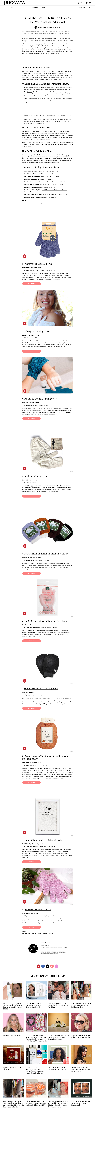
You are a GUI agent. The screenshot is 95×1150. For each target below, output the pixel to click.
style (11, 7)
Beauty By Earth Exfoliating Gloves (41, 398)
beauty (47, 13)
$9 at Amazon (31, 283)
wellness (35, 7)
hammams (68, 768)
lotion (37, 44)
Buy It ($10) (31, 351)
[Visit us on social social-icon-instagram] (87, 3)
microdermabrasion (40, 563)
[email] (3, 35)
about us (44, 7)
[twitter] (3, 27)
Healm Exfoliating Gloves (46, 179)
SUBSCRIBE (82, 7)
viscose (54, 115)
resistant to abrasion (32, 89)
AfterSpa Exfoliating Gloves (48, 173)
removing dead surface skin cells (56, 98)
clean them (38, 158)
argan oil (39, 778)
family (26, 7)
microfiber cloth (35, 119)
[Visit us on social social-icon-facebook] (84, 3)
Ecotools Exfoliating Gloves (38, 909)
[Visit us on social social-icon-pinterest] (81, 3)
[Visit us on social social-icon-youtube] (90, 3)
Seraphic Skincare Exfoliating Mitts (45, 187)
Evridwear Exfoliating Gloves (38, 264)
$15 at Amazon (31, 496)
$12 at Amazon (31, 418)
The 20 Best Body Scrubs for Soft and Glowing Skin (38, 933)
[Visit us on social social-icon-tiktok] (78, 3)
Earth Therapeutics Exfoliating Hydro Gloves (54, 184)
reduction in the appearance (45, 279)
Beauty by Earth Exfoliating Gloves (50, 176)
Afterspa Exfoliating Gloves (37, 331)
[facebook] (3, 23)
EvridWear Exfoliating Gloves (50, 171)
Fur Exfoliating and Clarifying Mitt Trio (57, 194)
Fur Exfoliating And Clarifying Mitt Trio (43, 840)
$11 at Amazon (31, 708)
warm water (25, 133)
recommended (46, 144)
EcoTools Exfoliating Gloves (48, 197)
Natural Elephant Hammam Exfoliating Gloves (55, 182)
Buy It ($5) (31, 927)
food (18, 7)
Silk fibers (29, 92)
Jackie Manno (43, 27)
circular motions (61, 135)
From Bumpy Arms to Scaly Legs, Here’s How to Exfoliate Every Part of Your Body (47, 203)
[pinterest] (3, 19)
